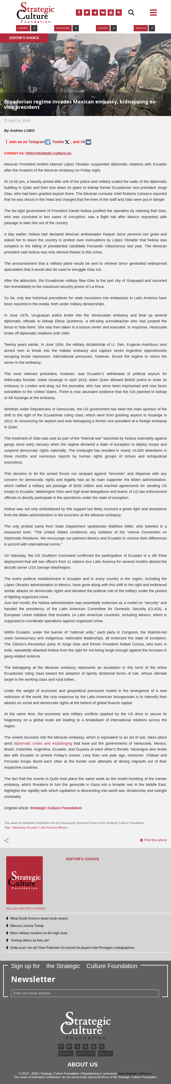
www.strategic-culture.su (134, 1073)
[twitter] (87, 12)
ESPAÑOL (23, 28)
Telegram (37, 142)
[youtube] (111, 12)
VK (83, 142)
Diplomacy (19, 827)
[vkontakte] (103, 12)
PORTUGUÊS (63, 28)
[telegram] (95, 12)
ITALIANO (103, 28)
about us (82, 1064)
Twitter (58, 142)
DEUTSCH (141, 28)
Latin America (48, 827)
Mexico (63, 827)
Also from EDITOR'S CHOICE (25, 908)
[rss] (119, 12)
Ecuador (32, 827)
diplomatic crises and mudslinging (43, 743)
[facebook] (79, 12)
